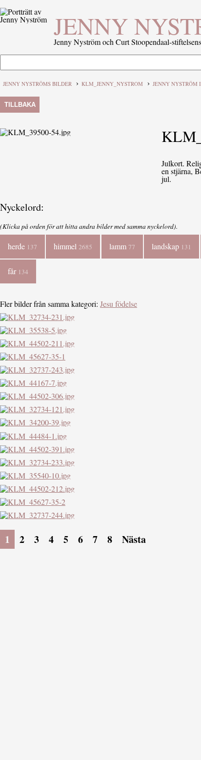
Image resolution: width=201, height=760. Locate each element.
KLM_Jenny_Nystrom (112, 83)
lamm (122, 246)
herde (22, 246)
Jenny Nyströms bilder (37, 83)
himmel (73, 246)
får (18, 271)
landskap (171, 246)
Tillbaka (20, 104)
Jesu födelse (118, 304)
